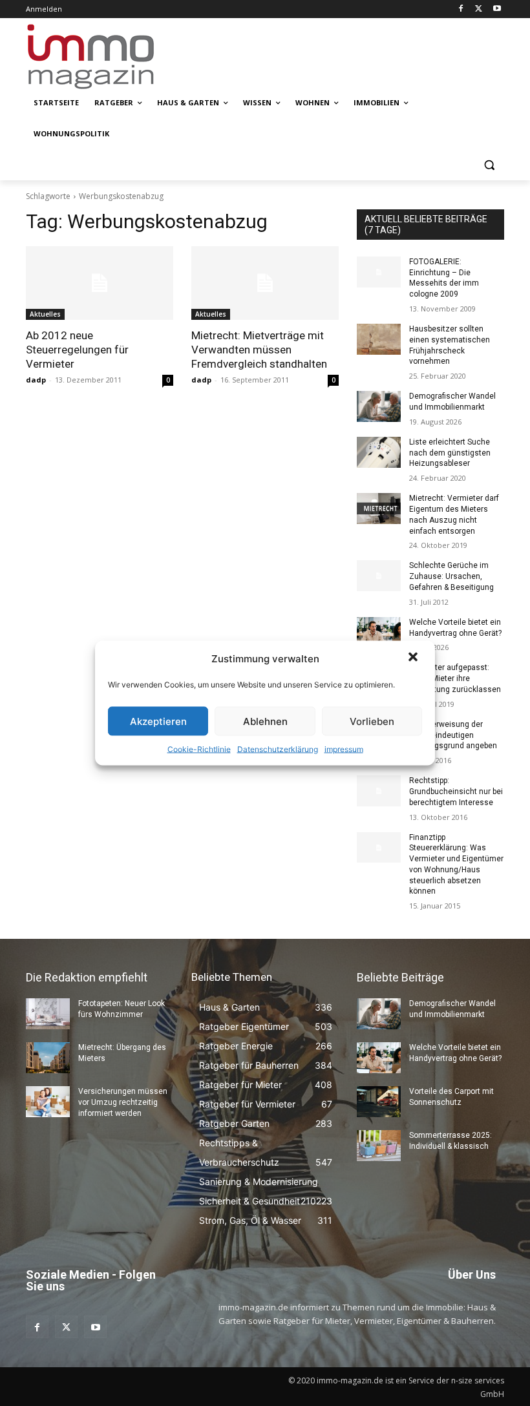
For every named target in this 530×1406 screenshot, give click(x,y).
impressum (343, 749)
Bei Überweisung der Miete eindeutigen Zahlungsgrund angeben (453, 735)
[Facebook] (461, 9)
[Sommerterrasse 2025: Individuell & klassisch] (379, 1145)
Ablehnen (265, 721)
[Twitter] (478, 9)
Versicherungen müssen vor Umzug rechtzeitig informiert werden (122, 1102)
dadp (36, 379)
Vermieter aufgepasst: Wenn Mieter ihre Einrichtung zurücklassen (455, 678)
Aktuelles (45, 314)
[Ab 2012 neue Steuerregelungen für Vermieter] (99, 283)
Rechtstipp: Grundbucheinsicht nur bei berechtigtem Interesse (456, 791)
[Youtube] (496, 9)
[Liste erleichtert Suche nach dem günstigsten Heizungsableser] (379, 452)
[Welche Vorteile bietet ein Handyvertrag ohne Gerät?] (379, 632)
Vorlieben (372, 721)
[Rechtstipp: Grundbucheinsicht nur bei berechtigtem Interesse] (379, 790)
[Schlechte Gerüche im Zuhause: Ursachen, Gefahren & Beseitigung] (379, 575)
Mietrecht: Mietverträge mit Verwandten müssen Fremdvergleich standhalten (259, 349)
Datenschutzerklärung (277, 749)
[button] (414, 658)
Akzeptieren (158, 721)
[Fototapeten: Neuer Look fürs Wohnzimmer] (48, 1013)
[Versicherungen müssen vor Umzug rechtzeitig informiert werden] (48, 1101)
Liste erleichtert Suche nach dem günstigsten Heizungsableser (450, 452)
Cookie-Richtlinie (199, 749)
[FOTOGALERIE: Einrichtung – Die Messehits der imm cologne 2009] (379, 272)
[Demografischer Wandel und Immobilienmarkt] (379, 406)
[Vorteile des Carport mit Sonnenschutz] (379, 1101)
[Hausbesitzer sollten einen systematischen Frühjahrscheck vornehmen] (379, 339)
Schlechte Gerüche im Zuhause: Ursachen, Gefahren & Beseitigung (451, 576)
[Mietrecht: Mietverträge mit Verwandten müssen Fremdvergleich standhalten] (265, 283)
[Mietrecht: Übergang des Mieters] (48, 1057)
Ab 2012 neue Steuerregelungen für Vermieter (77, 349)
